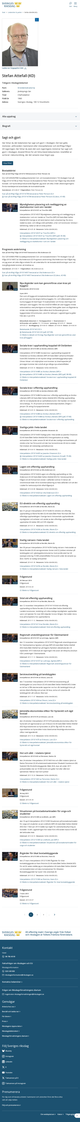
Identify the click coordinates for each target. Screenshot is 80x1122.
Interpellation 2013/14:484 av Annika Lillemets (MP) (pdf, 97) (46, 417)
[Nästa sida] (54, 914)
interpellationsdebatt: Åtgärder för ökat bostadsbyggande (48, 882)
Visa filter (7, 163)
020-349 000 (10, 971)
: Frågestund (30, 590)
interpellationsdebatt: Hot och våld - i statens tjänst (45, 782)
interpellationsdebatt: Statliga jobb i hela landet (44, 459)
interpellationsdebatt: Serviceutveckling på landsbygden (47, 703)
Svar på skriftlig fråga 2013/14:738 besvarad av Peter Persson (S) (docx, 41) (34, 196)
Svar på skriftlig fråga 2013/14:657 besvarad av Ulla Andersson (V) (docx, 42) (35, 275)
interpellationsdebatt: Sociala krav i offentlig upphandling (48, 419)
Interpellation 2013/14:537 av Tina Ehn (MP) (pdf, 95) (44, 236)
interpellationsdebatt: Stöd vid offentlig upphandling (46, 627)
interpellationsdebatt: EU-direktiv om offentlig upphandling (49, 532)
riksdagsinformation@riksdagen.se (19, 975)
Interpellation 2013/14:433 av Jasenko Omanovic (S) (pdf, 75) (46, 456)
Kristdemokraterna (26, 88)
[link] (24, 915)
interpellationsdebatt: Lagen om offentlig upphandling (47, 495)
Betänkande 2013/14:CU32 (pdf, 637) (37, 332)
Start (3, 12)
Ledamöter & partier (15, 12)
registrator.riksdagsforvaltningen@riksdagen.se (24, 994)
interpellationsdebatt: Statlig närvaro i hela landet (45, 569)
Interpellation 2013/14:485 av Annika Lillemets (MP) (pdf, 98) (46, 374)
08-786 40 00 (10, 956)
